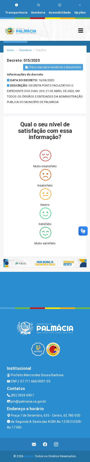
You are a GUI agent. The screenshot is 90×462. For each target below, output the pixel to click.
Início (10, 50)
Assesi (28, 456)
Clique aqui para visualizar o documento (54, 67)
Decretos (25, 50)
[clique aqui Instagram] (56, 444)
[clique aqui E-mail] (34, 444)
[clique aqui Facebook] (45, 444)
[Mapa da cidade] (45, 289)
